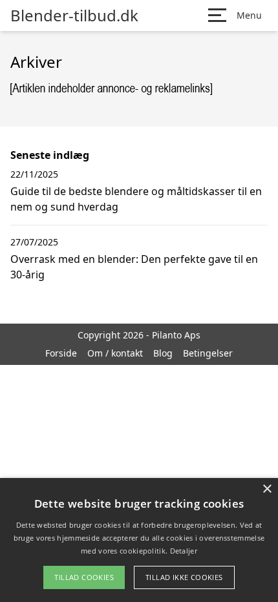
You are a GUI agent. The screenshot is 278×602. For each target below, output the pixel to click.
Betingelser (208, 353)
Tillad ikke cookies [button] (184, 577)
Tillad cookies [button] (84, 577)
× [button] (267, 489)
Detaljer (183, 550)
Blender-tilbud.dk (74, 15)
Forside (61, 353)
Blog (163, 353)
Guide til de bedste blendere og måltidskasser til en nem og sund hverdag (136, 199)
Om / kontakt (115, 353)
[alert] (139, 540)
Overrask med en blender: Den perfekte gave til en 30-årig (134, 267)
